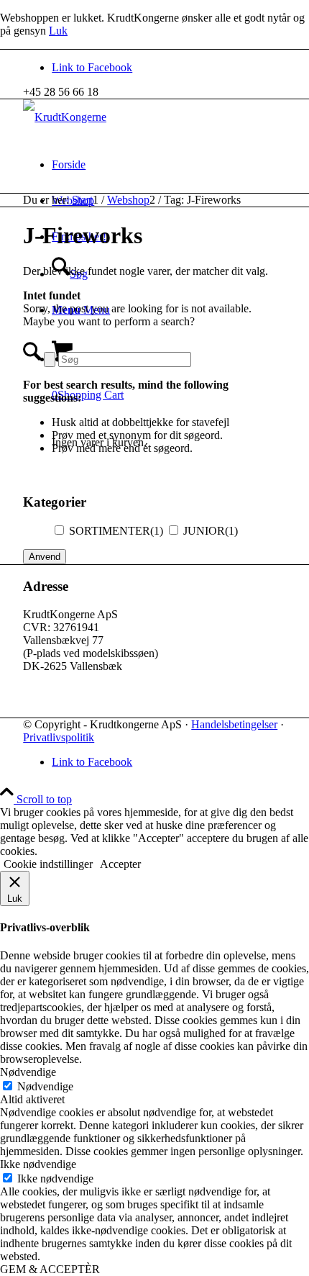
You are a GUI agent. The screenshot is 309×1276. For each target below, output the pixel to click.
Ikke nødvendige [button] (38, 1164)
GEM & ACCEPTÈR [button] (50, 1269)
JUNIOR (210, 531)
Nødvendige (45, 1086)
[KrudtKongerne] (64, 117)
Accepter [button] (120, 864)
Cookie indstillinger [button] (48, 864)
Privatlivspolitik (58, 737)
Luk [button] (58, 30)
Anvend (44, 556)
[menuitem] (169, 165)
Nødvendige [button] (28, 1072)
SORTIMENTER (116, 531)
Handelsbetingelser (234, 724)
